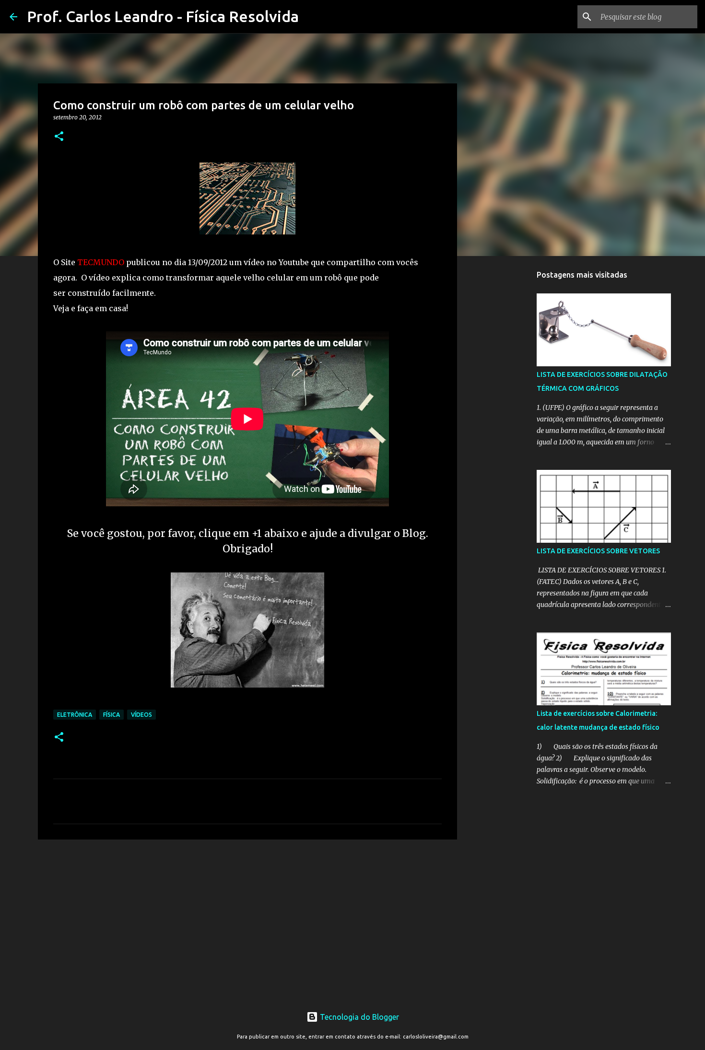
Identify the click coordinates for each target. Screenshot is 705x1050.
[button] (59, 136)
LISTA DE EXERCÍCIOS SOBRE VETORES (598, 551)
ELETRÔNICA (74, 715)
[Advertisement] (247, 921)
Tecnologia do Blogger (358, 1017)
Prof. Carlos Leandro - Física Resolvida (163, 16)
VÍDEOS (141, 715)
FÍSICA (111, 715)
